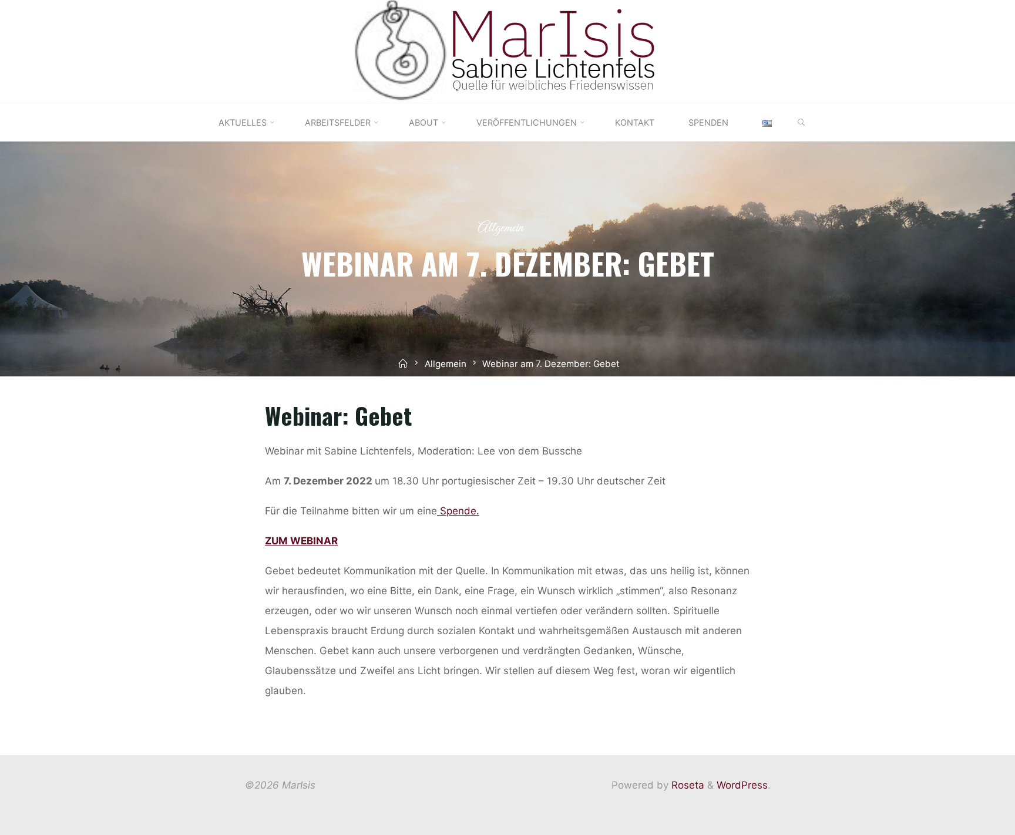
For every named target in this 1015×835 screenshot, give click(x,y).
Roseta (686, 785)
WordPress (742, 785)
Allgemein (500, 228)
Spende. (458, 511)
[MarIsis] (507, 50)
